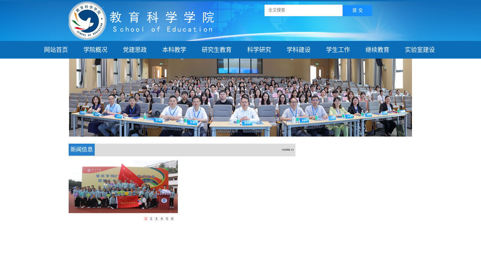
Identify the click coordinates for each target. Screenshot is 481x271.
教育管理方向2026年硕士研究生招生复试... (353, 228)
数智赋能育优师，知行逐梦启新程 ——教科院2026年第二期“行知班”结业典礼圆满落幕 (242, 200)
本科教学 (174, 50)
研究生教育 (217, 50)
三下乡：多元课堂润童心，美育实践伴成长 (236, 221)
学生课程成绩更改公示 (331, 165)
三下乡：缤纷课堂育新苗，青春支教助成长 (236, 232)
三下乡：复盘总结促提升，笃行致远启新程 (236, 189)
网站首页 (56, 50)
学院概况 (95, 50)
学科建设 (299, 50)
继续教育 (377, 50)
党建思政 (135, 50)
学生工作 (338, 50)
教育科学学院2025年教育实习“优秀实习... (352, 196)
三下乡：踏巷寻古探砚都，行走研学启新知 (236, 210)
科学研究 (259, 50)
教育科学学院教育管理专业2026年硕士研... (353, 207)
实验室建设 (420, 50)
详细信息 (281, 175)
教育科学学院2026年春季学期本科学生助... (353, 218)
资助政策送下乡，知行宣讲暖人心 (236, 165)
